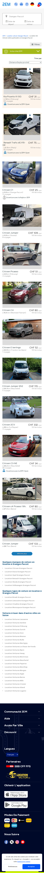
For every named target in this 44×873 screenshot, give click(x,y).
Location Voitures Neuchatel (16, 660)
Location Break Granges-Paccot (18, 597)
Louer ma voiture (22, 5)
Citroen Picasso (9, 271)
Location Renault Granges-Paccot (19, 578)
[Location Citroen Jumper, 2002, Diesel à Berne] (22, 528)
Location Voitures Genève (15, 623)
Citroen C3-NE (9, 463)
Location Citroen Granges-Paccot (18, 568)
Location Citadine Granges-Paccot (19, 604)
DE (32, 5)
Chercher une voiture (16, 5)
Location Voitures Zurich (15, 629)
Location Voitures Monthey (16, 667)
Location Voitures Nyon (14, 650)
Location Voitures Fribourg (16, 626)
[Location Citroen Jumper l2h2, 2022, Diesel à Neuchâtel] (22, 371)
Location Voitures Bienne (15, 636)
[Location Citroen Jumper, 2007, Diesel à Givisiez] (22, 217)
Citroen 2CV (8, 424)
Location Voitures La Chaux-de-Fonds (20, 646)
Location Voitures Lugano (15, 691)
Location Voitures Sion (14, 633)
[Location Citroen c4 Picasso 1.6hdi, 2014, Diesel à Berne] (22, 491)
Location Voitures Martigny (16, 643)
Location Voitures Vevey (15, 653)
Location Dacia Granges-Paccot (18, 572)
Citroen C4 (7, 310)
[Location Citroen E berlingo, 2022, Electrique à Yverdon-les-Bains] (22, 332)
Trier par (38, 58)
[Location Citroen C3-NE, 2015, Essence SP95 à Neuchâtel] (22, 448)
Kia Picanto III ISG (12, 96)
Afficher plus (22, 554)
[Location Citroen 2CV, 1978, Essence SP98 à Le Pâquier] (22, 409)
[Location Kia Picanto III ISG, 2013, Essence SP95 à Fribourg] (22, 81)
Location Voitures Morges (15, 670)
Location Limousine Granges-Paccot (19, 600)
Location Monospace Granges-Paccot (20, 607)
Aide (27, 5)
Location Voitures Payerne (16, 663)
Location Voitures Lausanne (16, 619)
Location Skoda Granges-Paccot (18, 582)
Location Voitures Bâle (14, 680)
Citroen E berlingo (11, 347)
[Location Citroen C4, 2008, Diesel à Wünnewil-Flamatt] (22, 295)
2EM (3, 36)
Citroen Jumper (9, 232)
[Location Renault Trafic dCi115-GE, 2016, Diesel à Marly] (22, 127)
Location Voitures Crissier (15, 684)
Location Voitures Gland (15, 687)
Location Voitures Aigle (14, 674)
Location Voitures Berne (15, 677)
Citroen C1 (7, 190)
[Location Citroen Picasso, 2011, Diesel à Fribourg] (22, 256)
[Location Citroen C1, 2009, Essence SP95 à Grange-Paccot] (22, 174)
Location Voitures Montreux (16, 657)
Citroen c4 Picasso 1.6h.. (13, 506)
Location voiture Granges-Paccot (17, 36)
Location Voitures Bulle (14, 640)
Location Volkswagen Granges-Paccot (20, 585)
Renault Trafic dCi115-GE (14, 143)
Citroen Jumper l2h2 (12, 386)
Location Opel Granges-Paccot (17, 575)
